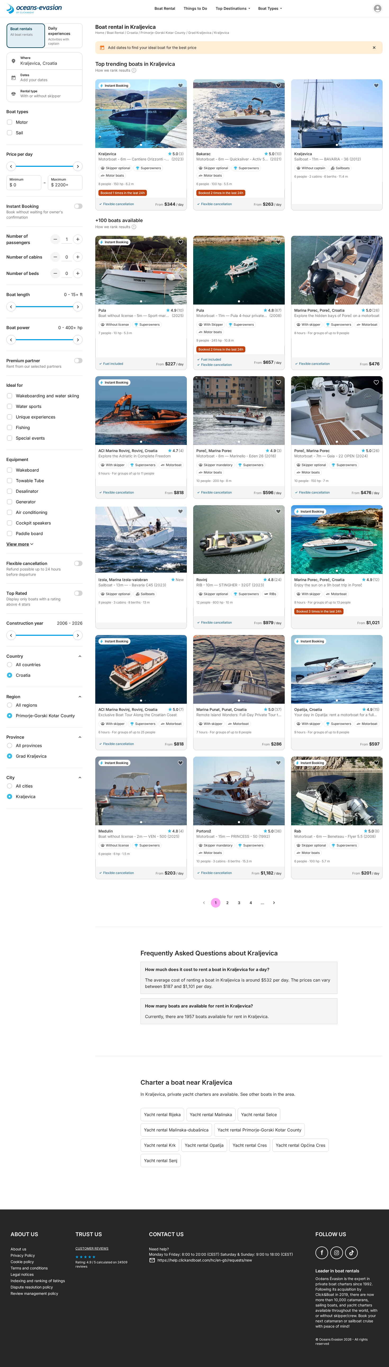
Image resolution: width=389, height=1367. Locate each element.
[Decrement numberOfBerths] (55, 273)
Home (99, 33)
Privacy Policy (23, 1255)
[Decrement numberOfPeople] (55, 239)
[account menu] (378, 8)
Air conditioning (31, 512)
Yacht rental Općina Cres (300, 1145)
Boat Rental (165, 8)
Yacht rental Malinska (211, 1114)
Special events (30, 438)
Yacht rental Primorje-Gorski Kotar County (259, 1130)
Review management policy (34, 1293)
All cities (24, 786)
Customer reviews (91, 1248)
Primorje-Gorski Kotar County (163, 33)
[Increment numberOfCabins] (78, 257)
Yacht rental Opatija (204, 1145)
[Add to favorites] (180, 85)
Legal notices (22, 1274)
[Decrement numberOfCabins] (55, 257)
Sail (19, 132)
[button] (141, 145)
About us (18, 1249)
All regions (26, 705)
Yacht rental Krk (160, 1145)
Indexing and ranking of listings (38, 1280)
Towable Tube (30, 480)
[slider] (11, 166)
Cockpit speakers (33, 523)
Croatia (132, 33)
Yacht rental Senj (160, 1160)
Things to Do (195, 8)
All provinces (29, 745)
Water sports (28, 406)
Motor (22, 122)
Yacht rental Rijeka (162, 1114)
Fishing (23, 427)
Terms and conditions (29, 1268)
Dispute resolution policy (32, 1287)
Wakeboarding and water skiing (47, 395)
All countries (28, 664)
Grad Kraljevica (199, 33)
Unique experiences (35, 417)
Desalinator (27, 491)
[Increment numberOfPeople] (78, 239)
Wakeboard (27, 470)
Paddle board (29, 533)
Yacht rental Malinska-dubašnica (176, 1130)
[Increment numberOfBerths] (78, 273)
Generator (26, 501)
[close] (374, 47)
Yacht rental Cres (250, 1145)
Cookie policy (22, 1261)
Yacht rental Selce (259, 1114)
